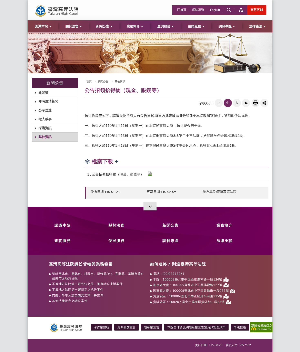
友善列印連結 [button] (255, 103)
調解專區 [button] (225, 26)
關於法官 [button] (72, 26)
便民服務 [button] (194, 26)
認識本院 (62, 225)
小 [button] (218, 102)
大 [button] (237, 103)
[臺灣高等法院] (61, 10)
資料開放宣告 (126, 327)
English (215, 9)
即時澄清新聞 (48, 101)
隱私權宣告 (151, 327)
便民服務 (117, 241)
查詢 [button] (229, 10)
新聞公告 (103, 81)
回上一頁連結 (246, 103)
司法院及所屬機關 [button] (241, 10)
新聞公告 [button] (102, 26)
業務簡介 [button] (133, 26)
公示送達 (45, 110)
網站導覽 (198, 9)
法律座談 (225, 241)
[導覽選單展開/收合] (150, 206)
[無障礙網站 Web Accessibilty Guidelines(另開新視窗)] (265, 328)
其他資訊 (45, 137)
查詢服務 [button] (163, 26)
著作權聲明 (101, 327)
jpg (150, 173)
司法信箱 (240, 327)
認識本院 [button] (41, 26)
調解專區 (170, 241)
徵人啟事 (45, 119)
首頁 (89, 81)
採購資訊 (45, 128)
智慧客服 (256, 9)
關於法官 (117, 225)
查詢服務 (62, 241)
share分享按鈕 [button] (264, 103)
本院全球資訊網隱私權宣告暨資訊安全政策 (196, 327)
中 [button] (227, 103)
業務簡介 (225, 225)
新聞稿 (43, 92)
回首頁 (181, 9)
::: (30, 3)
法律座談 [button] (255, 26)
